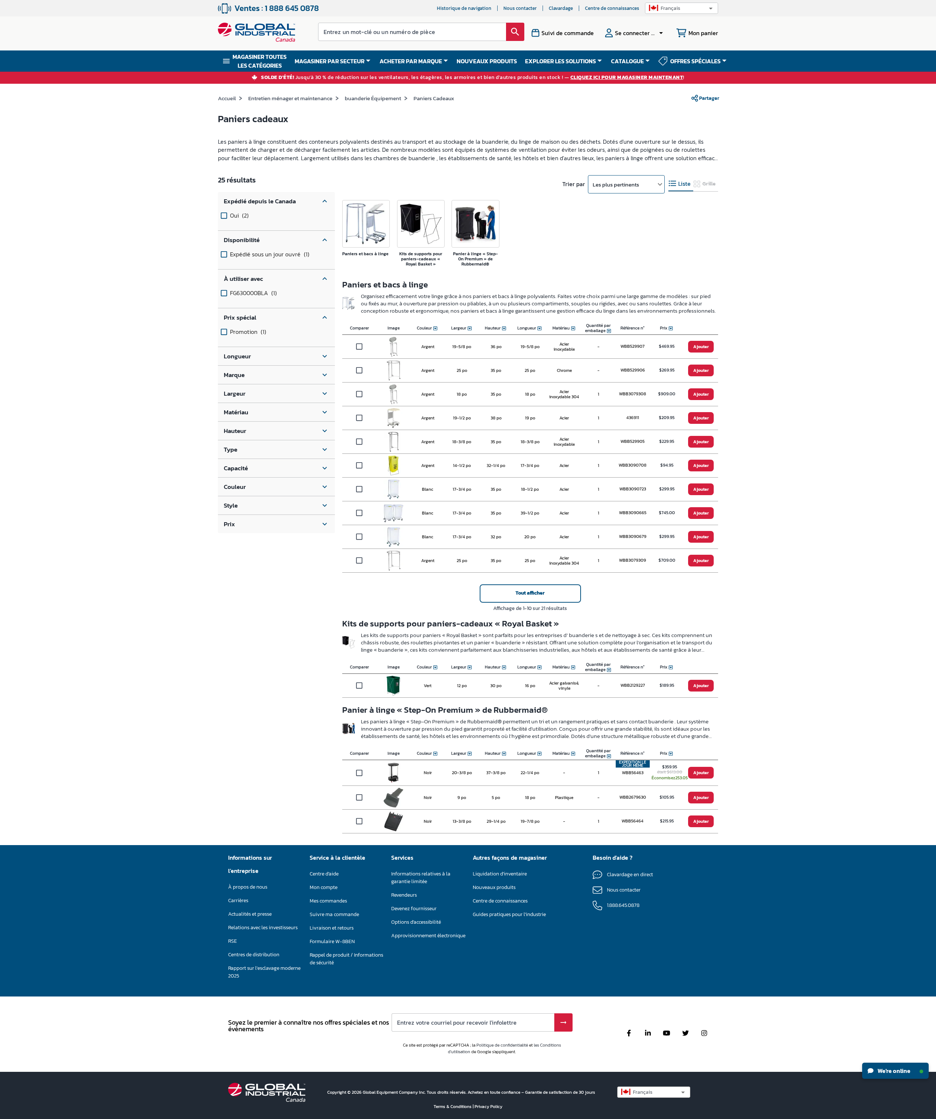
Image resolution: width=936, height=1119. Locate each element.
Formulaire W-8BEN (332, 941)
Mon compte (323, 887)
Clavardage (561, 8)
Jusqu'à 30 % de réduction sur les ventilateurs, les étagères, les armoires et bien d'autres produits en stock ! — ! (472, 78)
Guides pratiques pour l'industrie (509, 914)
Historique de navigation (464, 8)
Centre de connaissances (612, 8)
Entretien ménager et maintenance (290, 98)
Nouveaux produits (494, 887)
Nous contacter (520, 8)
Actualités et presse (250, 914)
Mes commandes (328, 901)
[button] (681, 8)
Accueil (227, 98)
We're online (893, 1070)
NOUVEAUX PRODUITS (487, 61)
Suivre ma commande (334, 914)
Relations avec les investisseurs (263, 927)
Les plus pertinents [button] (616, 184)
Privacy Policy (488, 1106)
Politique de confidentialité (502, 1045)
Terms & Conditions (453, 1106)
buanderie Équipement (373, 98)
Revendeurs (404, 895)
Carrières (238, 900)
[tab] (680, 183)
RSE (232, 941)
